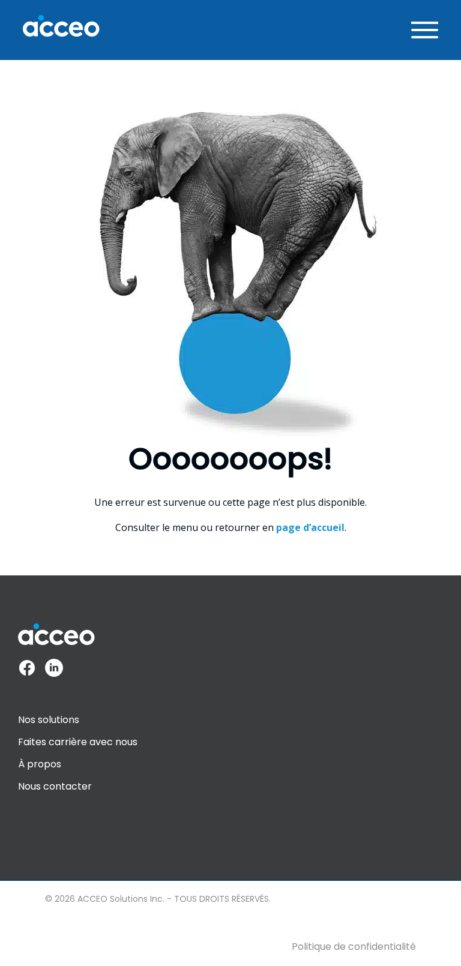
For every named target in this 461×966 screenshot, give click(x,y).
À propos (39, 764)
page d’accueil (310, 527)
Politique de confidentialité (354, 946)
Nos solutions (48, 720)
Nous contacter (55, 786)
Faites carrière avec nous (77, 742)
